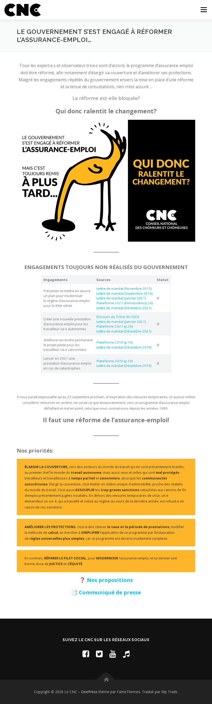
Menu (203, 9)
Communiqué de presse (110, 592)
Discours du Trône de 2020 (117, 316)
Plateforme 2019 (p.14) (114, 342)
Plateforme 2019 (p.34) (114, 361)
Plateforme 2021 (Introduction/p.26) (124, 303)
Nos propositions (110, 579)
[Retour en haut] (106, 680)
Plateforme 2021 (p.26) (114, 326)
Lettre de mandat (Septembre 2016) (124, 293)
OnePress (89, 691)
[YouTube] (112, 653)
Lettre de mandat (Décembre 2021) (123, 308)
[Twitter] (99, 653)
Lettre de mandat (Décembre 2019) (123, 347)
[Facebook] (85, 653)
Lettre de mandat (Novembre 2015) (124, 288)
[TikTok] (126, 653)
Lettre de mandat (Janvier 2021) (121, 298)
